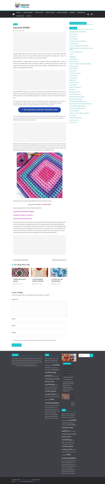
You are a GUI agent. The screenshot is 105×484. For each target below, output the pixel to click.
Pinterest (72, 12)
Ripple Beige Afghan (54, 414)
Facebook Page (81, 12)
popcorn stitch (47, 414)
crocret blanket (73, 85)
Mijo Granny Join (52, 409)
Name (14, 319)
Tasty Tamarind (48, 418)
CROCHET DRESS (73, 68)
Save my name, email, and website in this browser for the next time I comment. (35, 340)
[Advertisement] (39, 42)
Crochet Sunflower (73, 82)
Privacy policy (20, 16)
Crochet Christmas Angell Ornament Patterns (80, 63)
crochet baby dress (54, 367)
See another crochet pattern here (40, 110)
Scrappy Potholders (54, 416)
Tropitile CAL (56, 418)
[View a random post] (91, 14)
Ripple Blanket (47, 416)
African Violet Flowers (54, 360)
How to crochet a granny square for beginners (80, 103)
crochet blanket (55, 369)
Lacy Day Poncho (52, 407)
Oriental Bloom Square (52, 411)
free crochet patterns (49, 405)
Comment (15, 299)
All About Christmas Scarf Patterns (77, 31)
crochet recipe (53, 388)
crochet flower (55, 376)
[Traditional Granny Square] (20, 269)
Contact (28, 16)
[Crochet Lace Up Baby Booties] (58, 269)
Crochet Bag (72, 56)
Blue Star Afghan (73, 38)
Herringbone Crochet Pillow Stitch (77, 101)
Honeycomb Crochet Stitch (21, 260)
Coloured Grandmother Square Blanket (78, 45)
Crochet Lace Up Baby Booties (57, 280)
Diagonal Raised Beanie (75, 87)
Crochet (18, 12)
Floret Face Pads (56, 396)
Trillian (52, 418)
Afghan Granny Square (54, 358)
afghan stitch (47, 360)
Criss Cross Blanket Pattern (75, 52)
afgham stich (47, 358)
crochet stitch (50, 394)
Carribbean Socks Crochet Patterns (77, 41)
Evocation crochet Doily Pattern (76, 96)
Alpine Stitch (47, 362)
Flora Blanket (50, 396)
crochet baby (47, 367)
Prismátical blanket (74, 110)
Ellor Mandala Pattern (74, 92)
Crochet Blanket (28, 12)
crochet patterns (51, 387)
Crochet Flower (50, 12)
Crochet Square (73, 78)
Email (14, 326)
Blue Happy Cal (73, 36)
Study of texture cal (74, 120)
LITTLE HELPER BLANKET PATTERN (77, 106)
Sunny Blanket (72, 122)
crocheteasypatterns (68, 379)
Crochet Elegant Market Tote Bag (37, 280)
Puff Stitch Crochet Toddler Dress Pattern (79, 113)
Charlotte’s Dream (73, 43)
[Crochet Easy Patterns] (13, 14)
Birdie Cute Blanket (48, 365)
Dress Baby (72, 89)
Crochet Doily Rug (73, 66)
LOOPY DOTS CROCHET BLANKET (77, 108)
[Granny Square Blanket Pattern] (65, 400)
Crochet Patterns (73, 75)
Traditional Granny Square (19, 280)
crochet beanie (47, 369)
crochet (56, 364)
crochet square (50, 391)
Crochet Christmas (62, 12)
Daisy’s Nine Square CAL (59, 260)
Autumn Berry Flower (54, 362)
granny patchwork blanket (75, 99)
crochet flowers (49, 379)
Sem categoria (72, 115)
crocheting (49, 384)
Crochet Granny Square (75, 73)
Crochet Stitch (39, 12)
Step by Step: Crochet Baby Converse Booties (68, 370)
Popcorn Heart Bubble (52, 412)
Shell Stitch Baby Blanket (75, 117)
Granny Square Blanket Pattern (72, 398)
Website (14, 332)
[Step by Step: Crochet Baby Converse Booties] (69, 357)
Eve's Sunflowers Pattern (75, 94)
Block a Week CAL (73, 34)
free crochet (47, 399)
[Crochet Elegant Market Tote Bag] (39, 269)
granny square (55, 405)
